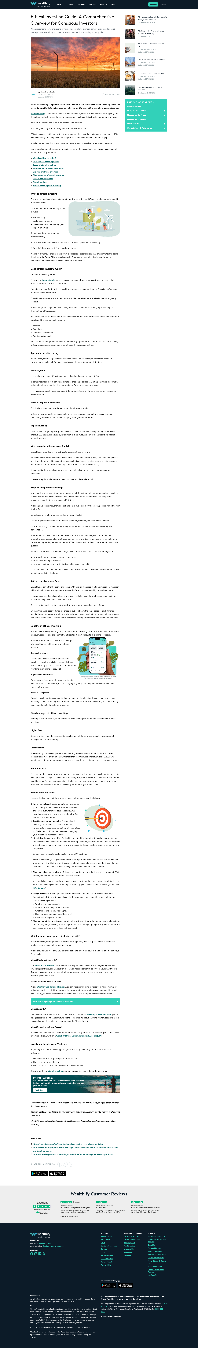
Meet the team (106, 1236)
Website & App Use (131, 1236)
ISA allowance (39, 888)
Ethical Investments (156, 1258)
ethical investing (55, 1071)
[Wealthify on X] (44, 1254)
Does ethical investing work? (46, 161)
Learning (92, 4)
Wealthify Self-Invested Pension (51, 987)
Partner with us (107, 1255)
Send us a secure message (53, 1246)
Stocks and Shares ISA (44, 965)
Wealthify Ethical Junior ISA (99, 1014)
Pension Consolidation (157, 1255)
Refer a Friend (106, 1262)
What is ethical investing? (44, 158)
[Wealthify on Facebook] (31, 1254)
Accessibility (129, 1249)
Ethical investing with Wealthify (47, 185)
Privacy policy (129, 1243)
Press (103, 1252)
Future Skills (106, 1265)
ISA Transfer (152, 1275)
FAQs (113, 4)
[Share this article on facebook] (59, 1164)
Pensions (81, 4)
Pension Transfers (155, 1251)
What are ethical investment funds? (49, 168)
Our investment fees (109, 1246)
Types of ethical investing (44, 165)
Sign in (163, 4)
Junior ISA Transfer (155, 1266)
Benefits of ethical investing (45, 172)
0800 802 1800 (45, 1243)
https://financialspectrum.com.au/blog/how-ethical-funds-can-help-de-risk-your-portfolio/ (73, 1154)
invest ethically (49, 280)
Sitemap (127, 1255)
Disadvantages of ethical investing (48, 175)
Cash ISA (151, 1245)
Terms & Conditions (132, 1240)
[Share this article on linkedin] (71, 1164)
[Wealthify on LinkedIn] (39, 1254)
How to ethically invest (43, 179)
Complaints (128, 1252)
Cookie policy (129, 1246)
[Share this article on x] (65, 1164)
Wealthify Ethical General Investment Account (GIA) (79, 1036)
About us (103, 4)
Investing (60, 4)
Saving (70, 4)
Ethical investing (38, 113)
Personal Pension (154, 1248)
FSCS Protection (107, 1259)
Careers (104, 1249)
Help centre (105, 1240)
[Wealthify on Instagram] (35, 1254)
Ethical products (40, 182)
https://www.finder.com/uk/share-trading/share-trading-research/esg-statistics (68, 1144)
